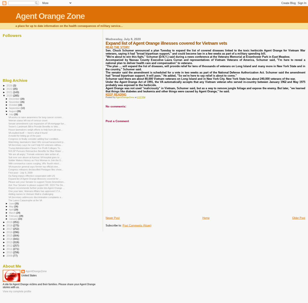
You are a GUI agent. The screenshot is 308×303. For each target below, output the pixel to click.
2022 (9, 89)
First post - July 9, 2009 (20, 172)
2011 (9, 249)
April (11, 209)
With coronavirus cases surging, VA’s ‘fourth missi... (34, 163)
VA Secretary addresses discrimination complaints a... (35, 197)
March (12, 213)
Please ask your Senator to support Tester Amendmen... (36, 182)
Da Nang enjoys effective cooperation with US (31, 176)
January (13, 219)
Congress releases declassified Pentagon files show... (35, 169)
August (13, 111)
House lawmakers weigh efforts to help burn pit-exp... (35, 129)
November (14, 102)
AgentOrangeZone (36, 271)
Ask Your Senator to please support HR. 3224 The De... (36, 185)
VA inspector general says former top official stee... (34, 166)
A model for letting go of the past (24, 136)
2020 (9, 95)
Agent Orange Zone (50, 16)
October (13, 105)
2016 (9, 232)
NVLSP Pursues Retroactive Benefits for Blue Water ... (36, 151)
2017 (9, 228)
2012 (9, 245)
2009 (9, 255)
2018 (9, 225)
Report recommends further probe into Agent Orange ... (36, 188)
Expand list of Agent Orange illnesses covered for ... (34, 179)
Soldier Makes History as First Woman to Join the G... (35, 160)
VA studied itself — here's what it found (27, 133)
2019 (9, 222)
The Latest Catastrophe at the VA (25, 200)
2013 (9, 242)
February (14, 216)
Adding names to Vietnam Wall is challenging (30, 194)
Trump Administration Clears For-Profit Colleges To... (35, 148)
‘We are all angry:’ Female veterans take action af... (34, 154)
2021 (9, 92)
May (11, 206)
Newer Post (113, 217)
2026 (9, 85)
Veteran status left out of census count (27, 120)
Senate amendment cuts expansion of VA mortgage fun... (37, 123)
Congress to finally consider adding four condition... (34, 139)
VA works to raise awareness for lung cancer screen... (35, 117)
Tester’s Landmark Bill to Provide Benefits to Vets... (34, 126)
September (15, 108)
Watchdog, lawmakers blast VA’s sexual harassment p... (36, 142)
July (11, 114)
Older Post (298, 217)
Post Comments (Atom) (137, 225)
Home (206, 217)
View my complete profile (17, 291)
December (14, 99)
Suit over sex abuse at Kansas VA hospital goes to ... (35, 157)
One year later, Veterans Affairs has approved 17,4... (35, 191)
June (12, 203)
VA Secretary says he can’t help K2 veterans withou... (35, 145)
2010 (9, 252)
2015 (9, 235)
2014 (9, 239)
